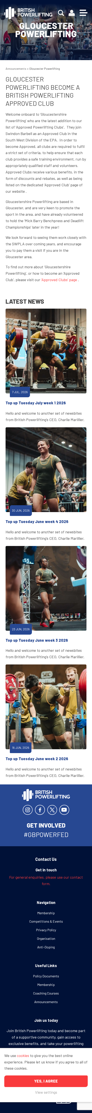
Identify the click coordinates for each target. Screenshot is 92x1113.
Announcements (16, 68)
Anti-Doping (46, 947)
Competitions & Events (46, 921)
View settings (46, 1092)
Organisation (46, 938)
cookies (23, 1055)
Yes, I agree (46, 1081)
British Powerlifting (28, 12)
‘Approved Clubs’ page (59, 279)
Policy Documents (46, 976)
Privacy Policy (46, 930)
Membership (46, 913)
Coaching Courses (46, 993)
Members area (71, 13)
